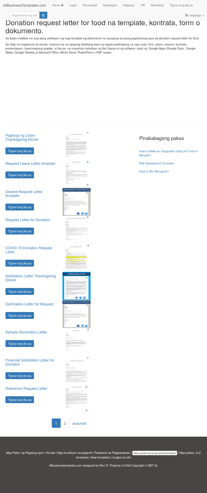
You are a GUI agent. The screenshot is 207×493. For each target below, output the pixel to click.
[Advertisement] (103, 92)
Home (56, 5)
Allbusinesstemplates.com (65, 465)
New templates (100, 457)
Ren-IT (103, 465)
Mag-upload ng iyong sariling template (155, 453)
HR (143, 5)
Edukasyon (110, 5)
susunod (79, 423)
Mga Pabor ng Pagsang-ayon (25, 453)
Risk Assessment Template (156, 163)
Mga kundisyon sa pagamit (75, 453)
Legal (73, 5)
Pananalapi (90, 5)
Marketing (157, 5)
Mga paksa (187, 453)
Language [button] (194, 15)
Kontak (50, 453)
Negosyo (129, 5)
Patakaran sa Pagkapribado (112, 453)
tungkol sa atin (121, 457)
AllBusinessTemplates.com (24, 5)
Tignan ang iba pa (181, 5)
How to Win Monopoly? (154, 171)
